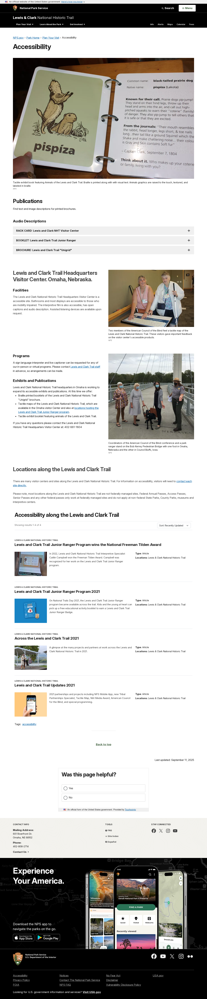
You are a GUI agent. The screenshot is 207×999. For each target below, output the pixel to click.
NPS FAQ (65, 984)
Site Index (113, 836)
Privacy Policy (21, 980)
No (70, 797)
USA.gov (158, 975)
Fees (191, 24)
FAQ (109, 830)
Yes (71, 788)
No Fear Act (113, 975)
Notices (64, 975)
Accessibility (20, 975)
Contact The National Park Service (80, 980)
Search (169, 8)
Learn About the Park (50, 24)
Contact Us (20, 851)
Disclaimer (112, 980)
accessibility (29, 724)
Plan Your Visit (23, 24)
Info (152, 24)
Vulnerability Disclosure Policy (123, 984)
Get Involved (76, 24)
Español (111, 841)
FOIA (16, 984)
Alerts (160, 24)
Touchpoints (130, 809)
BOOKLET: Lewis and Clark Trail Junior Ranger (46, 240)
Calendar (181, 24)
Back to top (103, 744)
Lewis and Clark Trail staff (85, 366)
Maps (170, 24)
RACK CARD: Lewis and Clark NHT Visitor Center (47, 230)
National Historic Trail (43, 17)
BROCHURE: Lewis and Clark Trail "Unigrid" (44, 250)
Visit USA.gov (92, 992)
